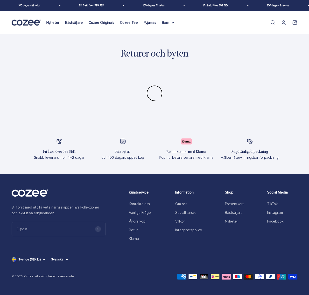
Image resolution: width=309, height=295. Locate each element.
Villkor (180, 221)
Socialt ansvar (186, 212)
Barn (165, 22)
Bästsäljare (74, 22)
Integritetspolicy (188, 230)
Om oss (181, 204)
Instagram (275, 212)
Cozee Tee (129, 22)
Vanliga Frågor (140, 212)
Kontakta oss (139, 204)
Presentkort (234, 204)
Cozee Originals (101, 22)
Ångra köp (137, 221)
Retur (133, 230)
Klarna (134, 239)
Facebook (275, 221)
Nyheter (52, 22)
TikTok (272, 204)
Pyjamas (150, 22)
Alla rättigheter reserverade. (55, 276)
